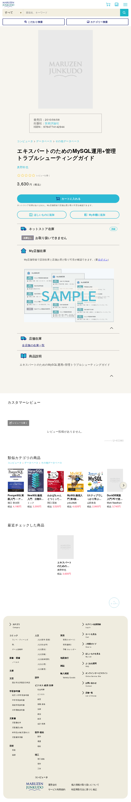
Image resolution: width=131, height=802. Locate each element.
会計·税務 (41, 723)
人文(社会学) (43, 644)
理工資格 (41, 759)
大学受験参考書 (18, 710)
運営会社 (52, 784)
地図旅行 (64, 657)
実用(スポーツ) (69, 639)
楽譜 (14, 755)
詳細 (113, 229)
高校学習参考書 (18, 705)
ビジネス (41, 694)
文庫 (12, 670)
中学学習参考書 (18, 700)
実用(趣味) (67, 644)
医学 (39, 736)
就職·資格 (41, 704)
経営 (39, 699)
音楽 (14, 750)
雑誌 (62, 665)
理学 (39, 764)
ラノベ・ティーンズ (20, 639)
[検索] (124, 12)
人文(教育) (42, 669)
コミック (14, 635)
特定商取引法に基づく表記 (84, 789)
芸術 (12, 745)
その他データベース (67, 141)
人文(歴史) (42, 649)
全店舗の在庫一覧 (33, 345)
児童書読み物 (17, 727)
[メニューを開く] (125, 4)
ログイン (103, 259)
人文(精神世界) (44, 659)
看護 (39, 741)
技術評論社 (52, 123)
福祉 (39, 746)
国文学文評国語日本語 (21, 682)
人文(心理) (42, 664)
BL (13, 644)
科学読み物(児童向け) (21, 732)
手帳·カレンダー (69, 649)
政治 (39, 714)
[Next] (123, 485)
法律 (39, 709)
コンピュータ (25, 141)
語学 (37, 677)
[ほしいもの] (117, 4)
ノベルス (15, 662)
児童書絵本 (16, 722)
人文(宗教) (42, 654)
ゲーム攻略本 (17, 649)
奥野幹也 (22, 167)
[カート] (108, 4)
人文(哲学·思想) (44, 639)
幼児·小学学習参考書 (20, 695)
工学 (39, 768)
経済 (39, 719)
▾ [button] (21, 12)
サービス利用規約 (56, 789)
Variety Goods (69, 677)
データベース (44, 141)
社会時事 (41, 689)
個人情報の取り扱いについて (85, 784)
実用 (62, 635)
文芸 (12, 678)
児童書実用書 (17, 737)
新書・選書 (15, 657)
